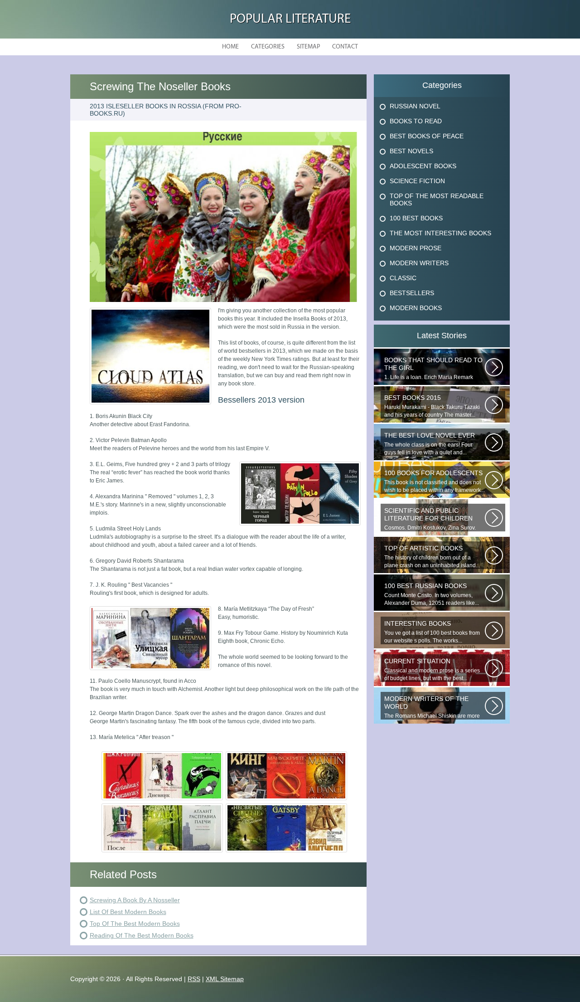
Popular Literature (290, 19)
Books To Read (416, 121)
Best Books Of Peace (427, 136)
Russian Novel (415, 106)
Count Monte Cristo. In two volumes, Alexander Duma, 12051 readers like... (431, 594)
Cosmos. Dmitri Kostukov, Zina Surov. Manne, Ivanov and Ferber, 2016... (430, 519)
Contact (345, 47)
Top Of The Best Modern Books (135, 923)
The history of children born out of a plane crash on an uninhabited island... (432, 557)
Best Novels (411, 151)
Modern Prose (415, 248)
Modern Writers (419, 263)
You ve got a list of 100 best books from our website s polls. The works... (432, 632)
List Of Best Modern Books (128, 911)
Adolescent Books (423, 166)
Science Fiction (417, 181)
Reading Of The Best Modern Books (141, 935)
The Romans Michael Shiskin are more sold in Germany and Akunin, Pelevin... (432, 707)
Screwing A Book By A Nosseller (135, 900)
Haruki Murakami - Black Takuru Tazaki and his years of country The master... (432, 406)
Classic (403, 278)
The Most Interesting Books (440, 233)
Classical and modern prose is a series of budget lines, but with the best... (432, 669)
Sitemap (308, 47)
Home (230, 47)
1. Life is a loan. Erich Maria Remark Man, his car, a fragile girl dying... (433, 368)
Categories (268, 47)
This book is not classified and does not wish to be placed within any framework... (434, 481)
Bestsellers (412, 293)
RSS (194, 979)
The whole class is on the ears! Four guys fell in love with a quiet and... (429, 444)
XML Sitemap (225, 979)
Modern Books (416, 307)
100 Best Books (416, 218)
